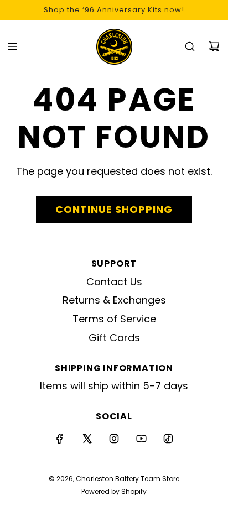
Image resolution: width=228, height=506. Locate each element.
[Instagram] (114, 438)
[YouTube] (141, 438)
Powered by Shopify (114, 491)
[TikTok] (168, 438)
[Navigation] (12, 46)
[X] (87, 438)
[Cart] (214, 46)
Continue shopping (114, 209)
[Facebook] (60, 438)
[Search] (190, 46)
